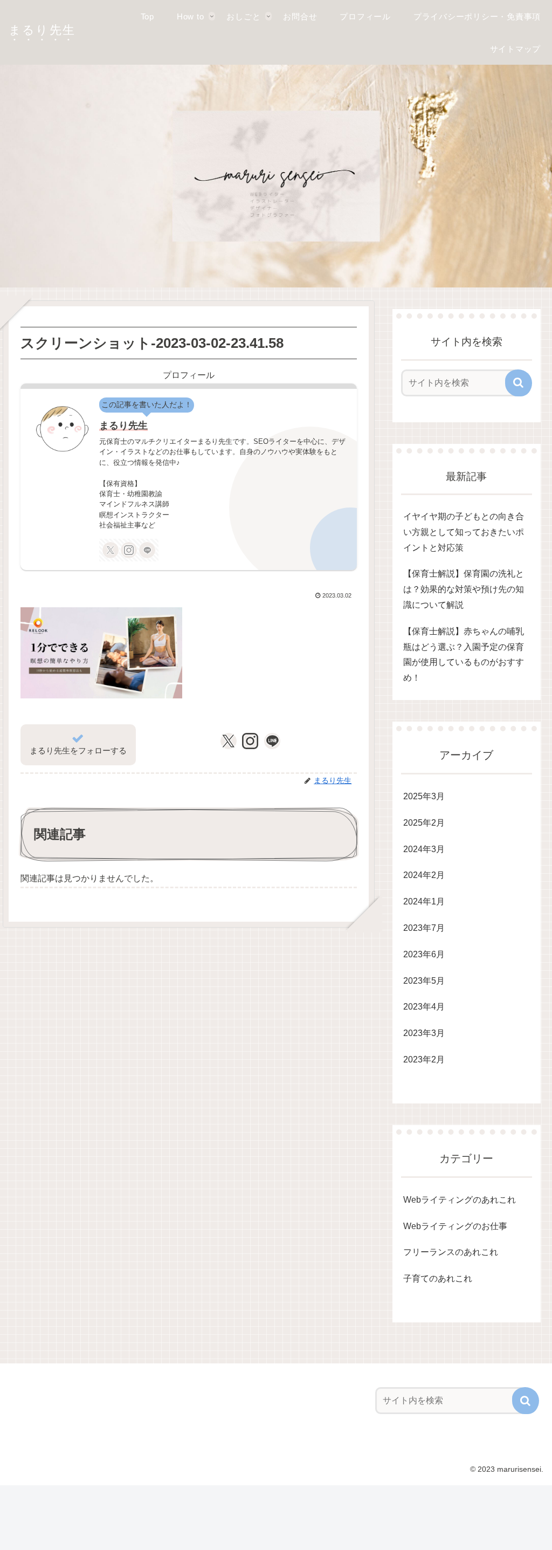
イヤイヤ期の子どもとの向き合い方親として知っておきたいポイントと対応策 (463, 532)
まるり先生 (123, 425)
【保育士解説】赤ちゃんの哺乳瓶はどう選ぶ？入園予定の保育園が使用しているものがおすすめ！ (463, 654)
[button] (518, 382)
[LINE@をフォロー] (147, 550)
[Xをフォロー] (111, 550)
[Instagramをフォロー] (129, 550)
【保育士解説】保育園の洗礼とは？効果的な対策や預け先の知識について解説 (463, 589)
